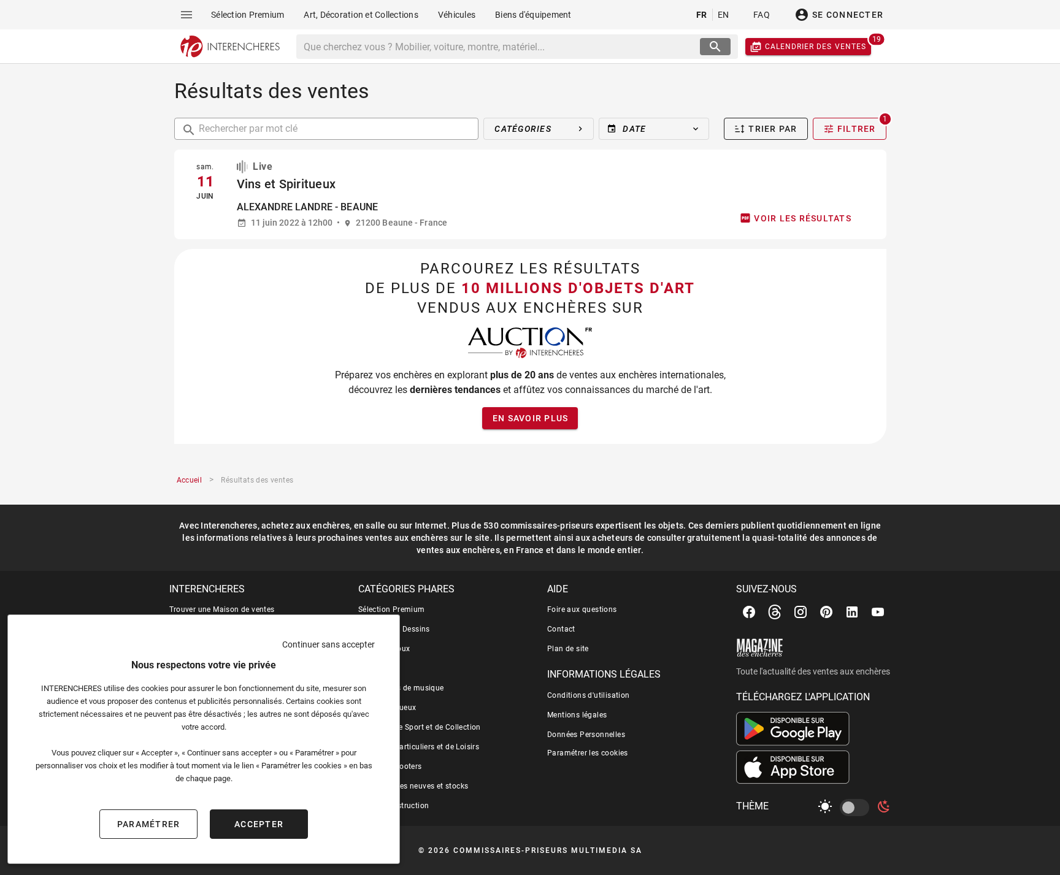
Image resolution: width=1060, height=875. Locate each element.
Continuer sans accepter (328, 644)
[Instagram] (800, 612)
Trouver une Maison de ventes (222, 609)
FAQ (761, 15)
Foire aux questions (582, 609)
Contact (561, 629)
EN (723, 15)
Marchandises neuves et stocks (413, 786)
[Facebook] (749, 612)
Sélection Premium (391, 609)
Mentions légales (577, 715)
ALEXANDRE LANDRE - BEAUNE (307, 207)
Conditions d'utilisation (588, 695)
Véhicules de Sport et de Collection (419, 727)
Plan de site (568, 648)
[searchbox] (500, 47)
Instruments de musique (401, 688)
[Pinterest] (826, 612)
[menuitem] (247, 14)
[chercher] (715, 46)
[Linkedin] (852, 612)
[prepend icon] (189, 130)
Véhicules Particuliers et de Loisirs (418, 747)
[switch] (857, 807)
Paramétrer (148, 824)
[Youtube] (878, 612)
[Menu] (186, 14)
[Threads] (775, 612)
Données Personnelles (586, 734)
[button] (654, 129)
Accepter (258, 824)
